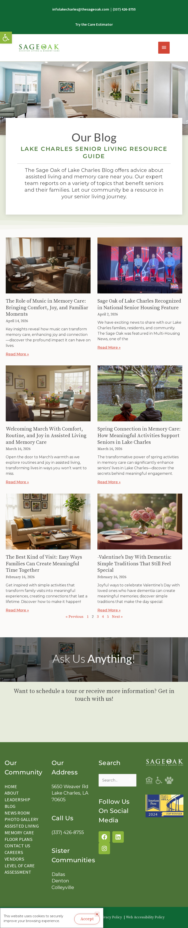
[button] (165, 255)
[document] (94, 464)
